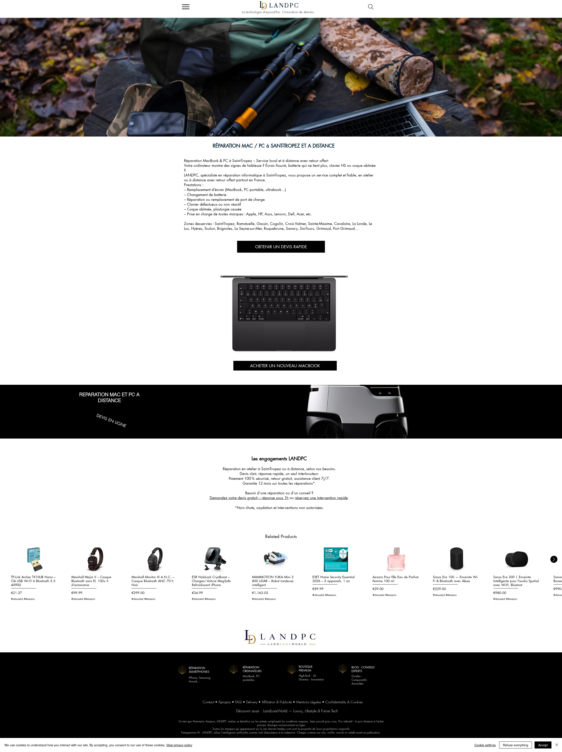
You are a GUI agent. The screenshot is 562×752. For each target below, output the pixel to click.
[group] (281, 576)
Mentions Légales (308, 702)
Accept (543, 745)
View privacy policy (179, 745)
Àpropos (224, 702)
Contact (208, 702)
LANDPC (284, 5)
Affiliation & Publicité (277, 702)
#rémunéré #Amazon (23, 599)
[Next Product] (553, 559)
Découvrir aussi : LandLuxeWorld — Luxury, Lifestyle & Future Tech (287, 710)
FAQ (238, 702)
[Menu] (185, 7)
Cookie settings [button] (485, 745)
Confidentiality (335, 702)
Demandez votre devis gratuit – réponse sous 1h (249, 497)
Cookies (357, 702)
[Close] (556, 744)
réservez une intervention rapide (321, 497)
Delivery (251, 702)
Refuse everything (515, 745)
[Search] (370, 6)
